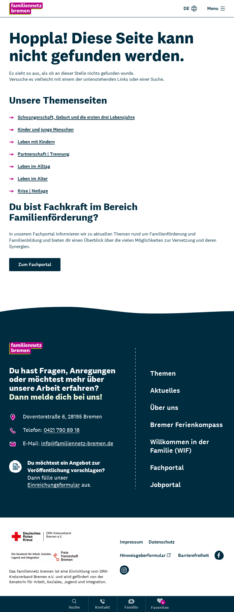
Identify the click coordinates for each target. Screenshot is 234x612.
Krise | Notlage (33, 191)
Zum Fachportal (34, 264)
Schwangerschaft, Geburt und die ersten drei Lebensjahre (76, 117)
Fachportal (167, 467)
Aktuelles (165, 390)
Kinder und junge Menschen (46, 129)
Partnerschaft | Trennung (43, 154)
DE (186, 8)
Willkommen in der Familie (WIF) (179, 446)
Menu (212, 8)
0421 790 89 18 (62, 429)
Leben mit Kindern (36, 142)
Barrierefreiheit (193, 555)
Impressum (131, 542)
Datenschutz (162, 542)
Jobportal (165, 484)
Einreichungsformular (53, 484)
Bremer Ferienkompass (186, 424)
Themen (163, 373)
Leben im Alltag (34, 166)
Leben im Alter (33, 179)
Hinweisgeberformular (143, 555)
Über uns (164, 407)
